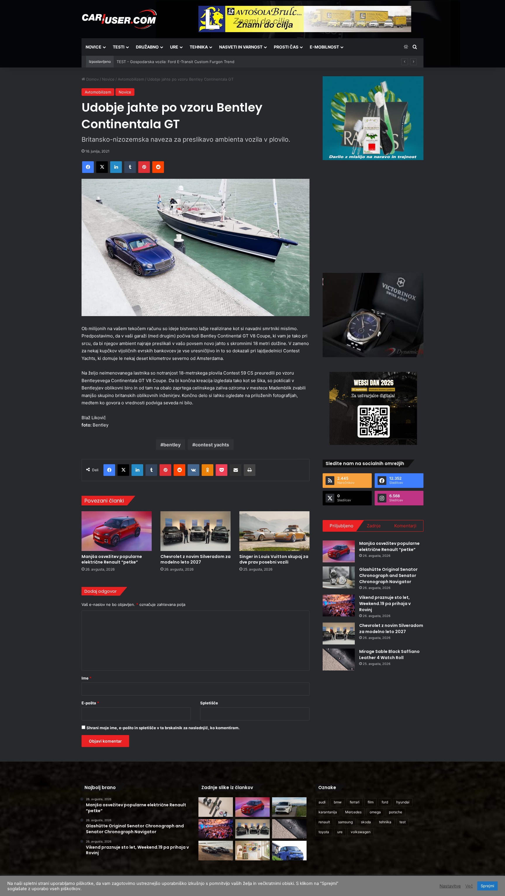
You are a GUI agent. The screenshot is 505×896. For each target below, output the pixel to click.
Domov (92, 79)
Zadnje (374, 525)
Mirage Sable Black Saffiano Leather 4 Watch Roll (389, 655)
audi (322, 802)
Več (469, 886)
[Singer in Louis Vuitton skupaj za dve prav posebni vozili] (274, 531)
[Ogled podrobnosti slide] (373, 118)
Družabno (147, 46)
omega (375, 812)
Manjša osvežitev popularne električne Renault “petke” (112, 559)
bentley (172, 445)
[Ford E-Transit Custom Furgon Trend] (289, 807)
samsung (345, 822)
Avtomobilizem (131, 79)
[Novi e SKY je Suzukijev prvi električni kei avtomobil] (289, 850)
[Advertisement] (373, 216)
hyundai (402, 802)
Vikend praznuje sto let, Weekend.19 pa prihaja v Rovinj (385, 604)
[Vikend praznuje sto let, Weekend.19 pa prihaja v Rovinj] (339, 605)
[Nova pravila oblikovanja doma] (252, 850)
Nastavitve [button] (450, 886)
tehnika (385, 822)
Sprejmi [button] (487, 885)
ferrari (354, 802)
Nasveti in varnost (240, 46)
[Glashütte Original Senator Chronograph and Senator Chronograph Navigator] (339, 577)
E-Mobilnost (324, 46)
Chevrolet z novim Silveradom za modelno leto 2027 (195, 559)
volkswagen (361, 832)
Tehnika (199, 46)
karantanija (328, 812)
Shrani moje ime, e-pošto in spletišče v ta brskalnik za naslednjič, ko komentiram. (163, 727)
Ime (86, 678)
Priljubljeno (341, 525)
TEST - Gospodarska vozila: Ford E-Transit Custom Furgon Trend (175, 61)
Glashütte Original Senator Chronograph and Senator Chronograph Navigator (388, 575)
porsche (395, 812)
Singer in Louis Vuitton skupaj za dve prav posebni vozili (273, 559)
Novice (93, 46)
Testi (118, 46)
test (402, 822)
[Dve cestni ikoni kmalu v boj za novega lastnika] (215, 850)
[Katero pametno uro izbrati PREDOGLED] (215, 807)
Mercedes (353, 812)
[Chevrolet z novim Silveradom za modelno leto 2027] (195, 531)
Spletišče (209, 703)
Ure (174, 46)
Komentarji (405, 525)
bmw (338, 802)
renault (324, 822)
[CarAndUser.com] (119, 19)
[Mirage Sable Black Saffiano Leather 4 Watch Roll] (339, 659)
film (370, 802)
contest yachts (212, 445)
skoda (366, 822)
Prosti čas (286, 46)
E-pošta (90, 703)
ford (385, 802)
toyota (324, 832)
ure (340, 832)
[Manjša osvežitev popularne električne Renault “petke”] (117, 531)
